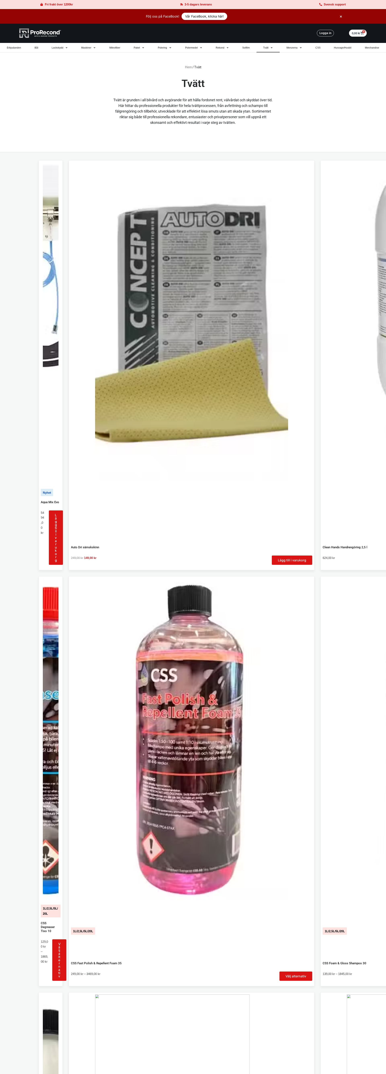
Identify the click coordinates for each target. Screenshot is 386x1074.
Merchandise (372, 47)
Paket (137, 47)
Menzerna (292, 47)
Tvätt (265, 47)
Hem (188, 67)
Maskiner (86, 47)
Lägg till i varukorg (56, 537)
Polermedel (191, 47)
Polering (162, 47)
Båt (36, 47)
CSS (317, 47)
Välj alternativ (59, 960)
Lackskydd (57, 47)
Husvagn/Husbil (342, 47)
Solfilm (246, 47)
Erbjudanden (14, 47)
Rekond (220, 47)
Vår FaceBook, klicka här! (204, 16)
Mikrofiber (114, 47)
